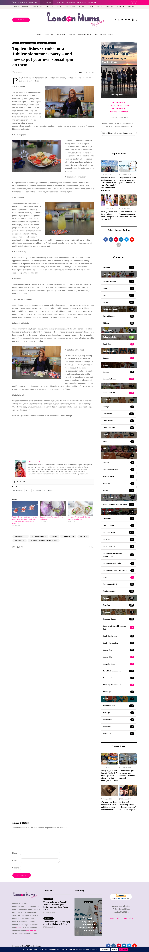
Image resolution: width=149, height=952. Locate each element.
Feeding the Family (27, 43)
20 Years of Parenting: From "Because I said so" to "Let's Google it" (127, 806)
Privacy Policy (127, 918)
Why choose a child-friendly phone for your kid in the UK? (127, 180)
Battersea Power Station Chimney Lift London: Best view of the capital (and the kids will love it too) (108, 184)
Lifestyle (109, 6)
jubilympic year (68, 536)
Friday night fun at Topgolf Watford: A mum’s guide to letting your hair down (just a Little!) (109, 775)
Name (14, 853)
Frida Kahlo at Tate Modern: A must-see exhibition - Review (127, 214)
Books (81, 6)
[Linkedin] (18, 482)
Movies (90, 6)
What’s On (49, 6)
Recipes (51, 43)
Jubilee (54, 536)
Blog (15, 43)
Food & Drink (70, 6)
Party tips (41, 43)
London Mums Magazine (80, 34)
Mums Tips (120, 6)
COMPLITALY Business (31, 946)
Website (15, 868)
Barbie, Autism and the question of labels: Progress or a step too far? (76, 2)
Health (99, 6)
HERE (18, 928)
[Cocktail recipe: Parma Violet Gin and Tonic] (53, 508)
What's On (48, 898)
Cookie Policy (115, 918)
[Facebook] (14, 482)
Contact (61, 34)
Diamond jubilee (21, 536)
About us (49, 34)
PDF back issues (32, 931)
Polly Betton (20, 540)
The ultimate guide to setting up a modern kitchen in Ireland (127, 774)
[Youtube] (24, 482)
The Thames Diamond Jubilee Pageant (43, 540)
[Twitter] (21, 482)
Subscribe (22, 19)
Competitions (37, 6)
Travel (59, 6)
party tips (83, 536)
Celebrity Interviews (20, 6)
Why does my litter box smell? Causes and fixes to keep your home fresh (109, 806)
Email (14, 860)
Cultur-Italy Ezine (104, 34)
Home (38, 34)
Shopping (131, 6)
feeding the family (39, 536)
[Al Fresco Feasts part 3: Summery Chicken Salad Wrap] (80, 508)
